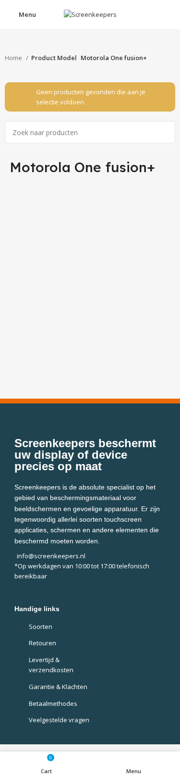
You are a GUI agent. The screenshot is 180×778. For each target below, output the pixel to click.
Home (14, 57)
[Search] (164, 132)
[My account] (169, 14)
